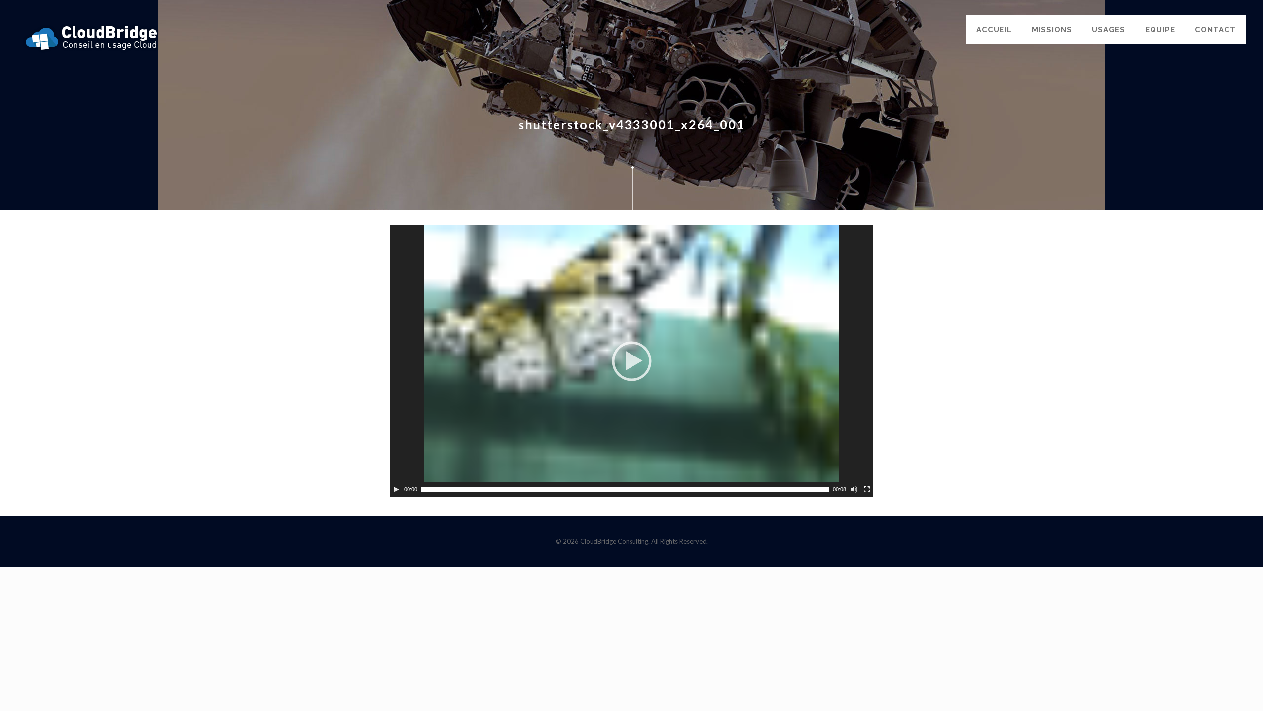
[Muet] (854, 489)
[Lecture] (396, 489)
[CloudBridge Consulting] (91, 37)
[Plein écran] (867, 489)
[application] (631, 361)
